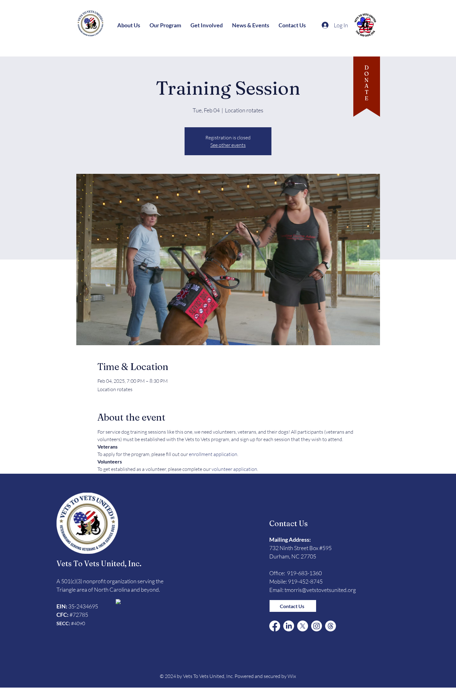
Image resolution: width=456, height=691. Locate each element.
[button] (129, 25)
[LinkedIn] (288, 626)
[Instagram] (316, 626)
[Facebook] (274, 626)
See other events (228, 145)
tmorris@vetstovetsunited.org (320, 589)
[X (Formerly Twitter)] (302, 626)
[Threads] (330, 626)
